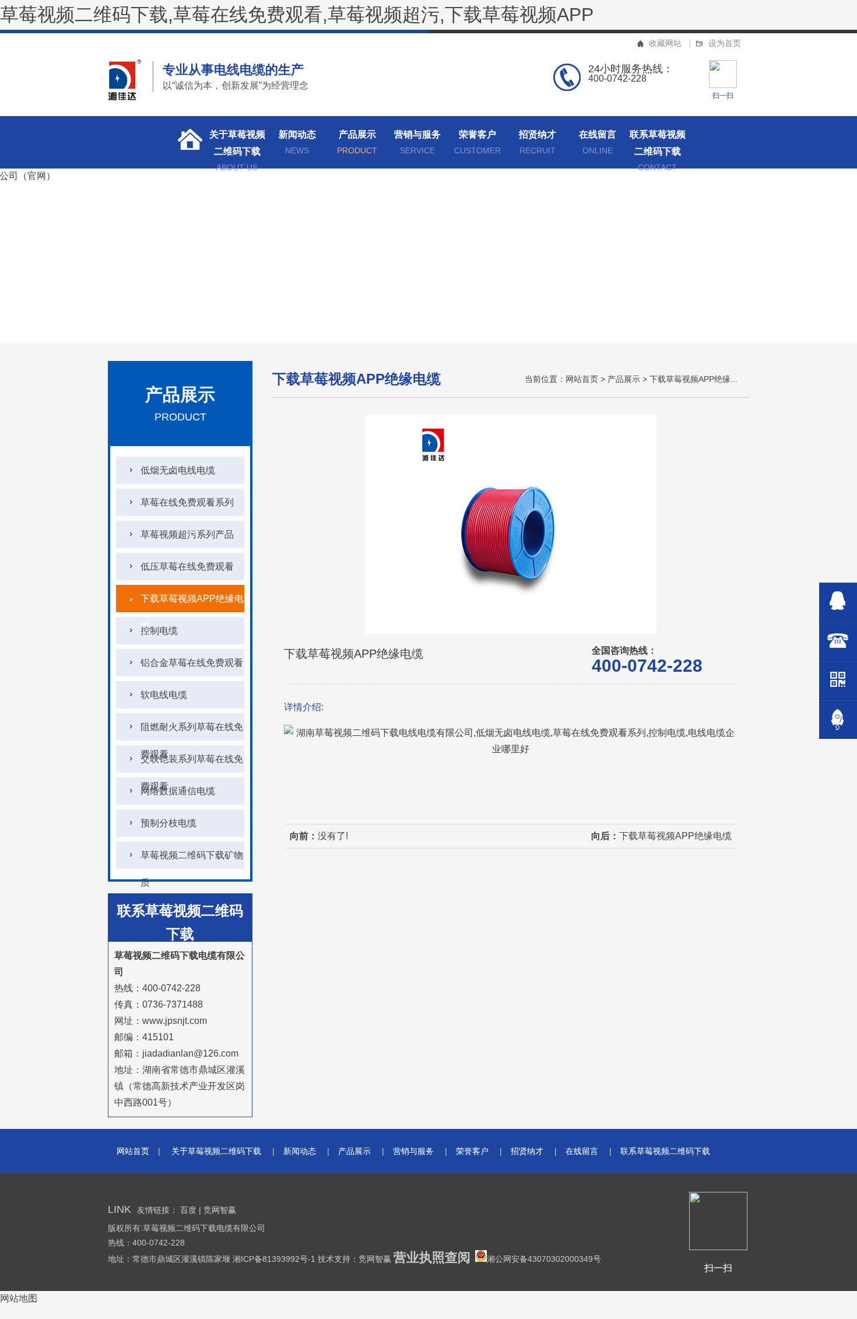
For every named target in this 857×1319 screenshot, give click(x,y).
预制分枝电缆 (168, 823)
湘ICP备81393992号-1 (275, 1259)
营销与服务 (417, 142)
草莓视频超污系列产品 (187, 534)
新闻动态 (297, 142)
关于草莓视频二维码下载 (237, 149)
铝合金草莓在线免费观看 (192, 663)
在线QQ (838, 602)
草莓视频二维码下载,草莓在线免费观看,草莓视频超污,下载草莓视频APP (296, 14)
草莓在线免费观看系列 (187, 502)
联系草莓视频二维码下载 (658, 149)
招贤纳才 (537, 142)
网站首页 (582, 379)
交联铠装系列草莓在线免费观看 (192, 763)
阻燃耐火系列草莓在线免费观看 (192, 731)
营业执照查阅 (432, 1257)
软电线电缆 (164, 695)
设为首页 (724, 43)
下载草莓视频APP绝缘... (693, 379)
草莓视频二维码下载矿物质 (192, 859)
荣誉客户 (477, 142)
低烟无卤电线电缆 (178, 470)
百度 (188, 1210)
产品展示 (357, 142)
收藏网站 (665, 43)
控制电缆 (159, 631)
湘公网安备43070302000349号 (544, 1259)
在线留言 (597, 142)
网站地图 (18, 1298)
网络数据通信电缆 (178, 791)
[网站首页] (186, 142)
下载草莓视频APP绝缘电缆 (192, 603)
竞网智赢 (219, 1210)
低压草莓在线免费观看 (187, 566)
